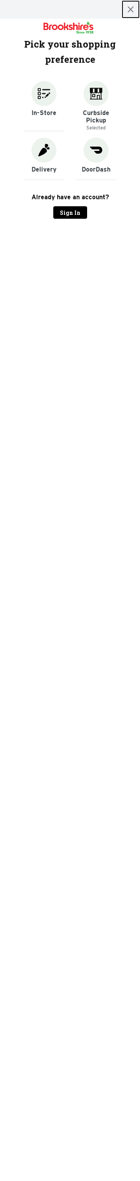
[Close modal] (130, 9)
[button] (44, 106)
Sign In (70, 212)
